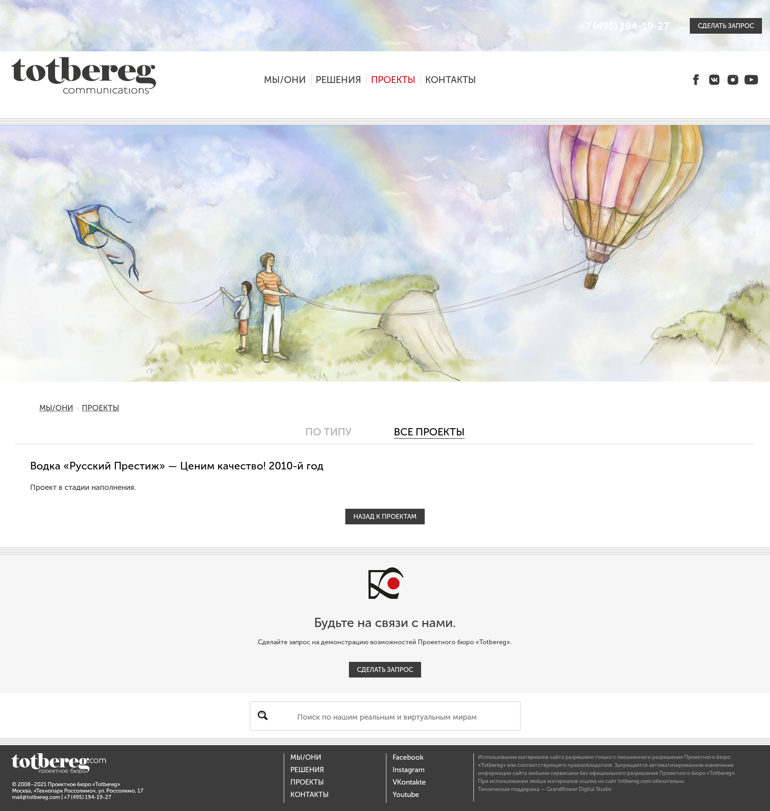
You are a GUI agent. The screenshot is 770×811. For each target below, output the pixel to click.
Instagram (409, 770)
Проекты (393, 79)
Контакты (450, 79)
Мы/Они (285, 79)
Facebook (408, 757)
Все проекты (429, 432)
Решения (338, 79)
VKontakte (409, 782)
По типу (328, 432)
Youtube (406, 795)
